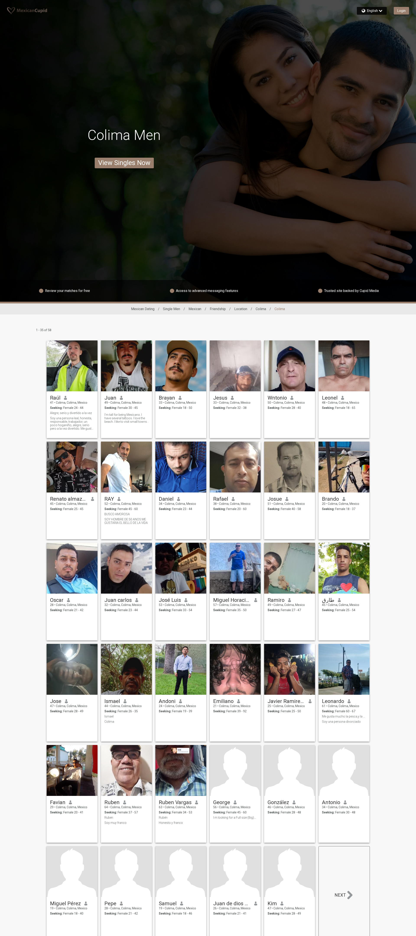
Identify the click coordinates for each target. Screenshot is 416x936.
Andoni (167, 701)
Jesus (220, 398)
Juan (110, 398)
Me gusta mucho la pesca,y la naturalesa (344, 716)
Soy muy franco (115, 822)
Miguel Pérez (65, 903)
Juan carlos (118, 600)
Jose (55, 701)
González (278, 802)
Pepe (110, 903)
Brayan (167, 398)
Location (240, 309)
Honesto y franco (171, 822)
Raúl (55, 398)
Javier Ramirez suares (286, 701)
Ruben (112, 802)
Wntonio (277, 398)
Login (401, 11)
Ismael (112, 701)
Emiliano (223, 701)
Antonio (331, 802)
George (221, 802)
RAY (109, 499)
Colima (261, 309)
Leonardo (333, 701)
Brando (330, 499)
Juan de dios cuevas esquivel (232, 903)
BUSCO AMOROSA (117, 514)
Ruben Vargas (175, 802)
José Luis (170, 600)
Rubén (163, 817)
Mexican (194, 309)
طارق (328, 600)
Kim (272, 903)
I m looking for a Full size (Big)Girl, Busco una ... (235, 817)
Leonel (330, 398)
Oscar (56, 600)
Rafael (220, 499)
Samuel (168, 903)
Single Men (171, 309)
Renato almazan (69, 499)
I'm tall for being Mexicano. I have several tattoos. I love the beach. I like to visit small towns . (126, 418)
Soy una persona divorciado (341, 721)
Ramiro (276, 600)
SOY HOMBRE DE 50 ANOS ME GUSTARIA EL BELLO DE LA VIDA (126, 521)
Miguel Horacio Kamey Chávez (232, 600)
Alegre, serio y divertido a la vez (71, 413)
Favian (57, 802)
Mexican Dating (142, 309)
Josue (275, 499)
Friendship (218, 309)
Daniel (166, 499)
